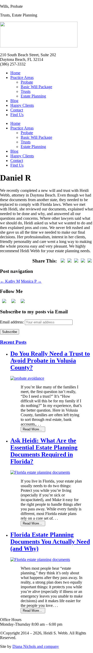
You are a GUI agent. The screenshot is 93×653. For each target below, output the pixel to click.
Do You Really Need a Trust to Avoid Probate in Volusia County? (50, 360)
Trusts (25, 91)
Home (15, 73)
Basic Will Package (36, 87)
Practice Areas (22, 77)
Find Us (17, 114)
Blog (14, 101)
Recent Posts (13, 342)
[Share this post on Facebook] (63, 261)
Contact (16, 110)
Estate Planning (33, 96)
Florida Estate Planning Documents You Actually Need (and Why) (50, 541)
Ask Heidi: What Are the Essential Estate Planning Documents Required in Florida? (44, 451)
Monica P (31, 281)
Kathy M (10, 281)
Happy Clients (22, 105)
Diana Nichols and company (35, 646)
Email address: (12, 322)
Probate (27, 82)
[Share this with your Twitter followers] (69, 261)
